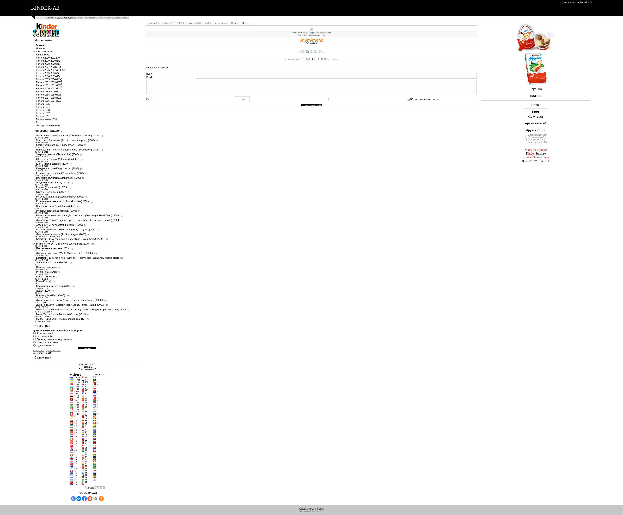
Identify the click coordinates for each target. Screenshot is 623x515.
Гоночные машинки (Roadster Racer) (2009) (60, 196)
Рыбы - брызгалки (46, 272)
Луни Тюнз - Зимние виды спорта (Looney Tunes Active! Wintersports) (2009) (78, 220)
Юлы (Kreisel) (43, 281)
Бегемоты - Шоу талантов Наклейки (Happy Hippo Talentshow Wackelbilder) (77, 258)
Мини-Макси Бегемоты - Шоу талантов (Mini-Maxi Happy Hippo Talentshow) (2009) (81, 309)
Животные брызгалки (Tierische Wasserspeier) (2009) (65, 140)
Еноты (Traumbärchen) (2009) (52, 163)
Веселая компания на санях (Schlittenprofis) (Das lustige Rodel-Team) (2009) (78, 215)
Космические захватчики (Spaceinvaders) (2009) (63, 201)
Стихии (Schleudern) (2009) (51, 192)
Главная (78, 18)
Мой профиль (90, 18)
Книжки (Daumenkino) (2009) (51, 187)
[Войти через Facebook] (84, 498)
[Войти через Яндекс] (89, 498)
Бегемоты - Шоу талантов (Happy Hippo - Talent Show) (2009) (69, 239)
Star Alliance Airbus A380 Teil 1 (52, 262)
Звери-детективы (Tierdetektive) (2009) (57, 154)
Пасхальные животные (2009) (52, 248)
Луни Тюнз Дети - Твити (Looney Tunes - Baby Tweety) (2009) (69, 300)
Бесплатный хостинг (309, 511)
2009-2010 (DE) (178, 23)
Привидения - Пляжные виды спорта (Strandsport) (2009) (67, 149)
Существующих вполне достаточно (54, 339)
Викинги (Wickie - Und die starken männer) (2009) (62, 243)
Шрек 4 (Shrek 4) (45, 276)
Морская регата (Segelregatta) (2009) (56, 211)
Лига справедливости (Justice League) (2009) (61, 234)
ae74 (323, 35)
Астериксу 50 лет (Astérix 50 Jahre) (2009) (59, 225)
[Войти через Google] (95, 498)
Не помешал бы (44, 336)
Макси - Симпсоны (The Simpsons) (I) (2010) (60, 319)
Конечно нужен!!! (45, 333)
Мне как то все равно (47, 342)
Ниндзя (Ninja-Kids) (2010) (50, 295)
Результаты (38, 350)
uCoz (321, 511)
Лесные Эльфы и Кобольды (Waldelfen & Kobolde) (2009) (67, 135)
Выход (117, 18)
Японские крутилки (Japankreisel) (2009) (58, 178)
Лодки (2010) (43, 290)
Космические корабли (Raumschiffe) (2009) (60, 173)
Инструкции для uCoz (537, 142)
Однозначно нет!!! (45, 345)
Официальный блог (537, 135)
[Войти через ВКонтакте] (78, 498)
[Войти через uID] (73, 498)
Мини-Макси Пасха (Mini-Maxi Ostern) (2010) (61, 314)
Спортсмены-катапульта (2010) (53, 286)
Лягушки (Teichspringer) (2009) (52, 182)
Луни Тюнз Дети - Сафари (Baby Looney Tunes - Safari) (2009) (70, 305)
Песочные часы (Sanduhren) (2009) (55, 206)
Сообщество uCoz (537, 137)
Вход (124, 18)
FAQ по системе (537, 139)
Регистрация (105, 18)
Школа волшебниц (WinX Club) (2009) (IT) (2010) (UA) (66, 229)
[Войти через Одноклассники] (101, 498)
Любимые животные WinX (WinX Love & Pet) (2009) (64, 253)
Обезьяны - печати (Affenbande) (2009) (57, 159)
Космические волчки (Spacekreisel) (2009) (59, 145)
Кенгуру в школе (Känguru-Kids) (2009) (57, 168)
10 (320, 59)
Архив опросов (53, 350)
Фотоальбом (162, 23)
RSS (589, 2)
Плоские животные (46, 267)
